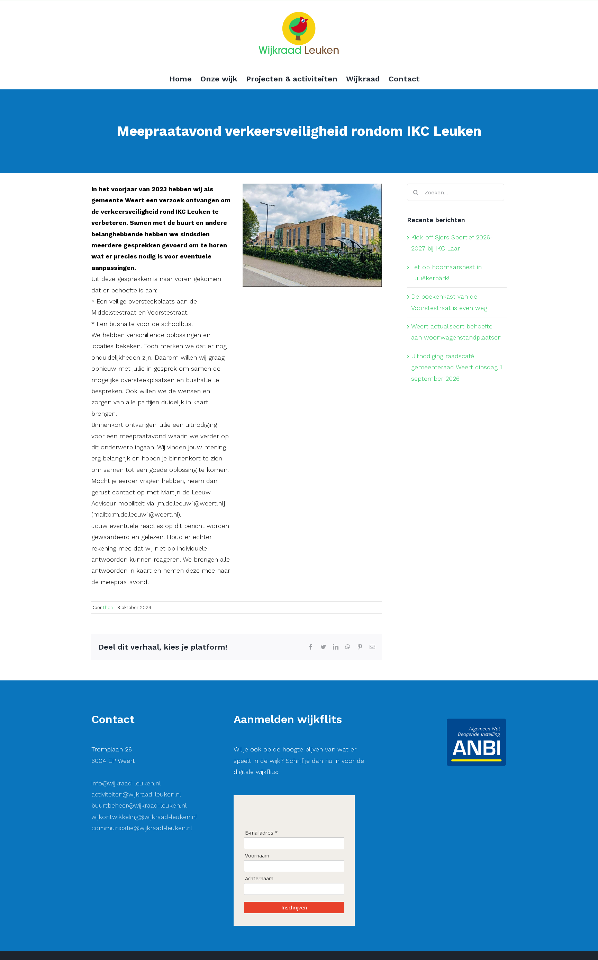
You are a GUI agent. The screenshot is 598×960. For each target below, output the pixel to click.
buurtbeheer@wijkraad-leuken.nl (139, 805)
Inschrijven (294, 907)
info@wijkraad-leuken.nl (126, 783)
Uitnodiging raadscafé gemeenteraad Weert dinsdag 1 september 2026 (456, 367)
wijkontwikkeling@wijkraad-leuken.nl (144, 816)
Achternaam (259, 878)
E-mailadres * (261, 832)
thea (108, 607)
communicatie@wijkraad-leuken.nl (141, 827)
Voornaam (257, 855)
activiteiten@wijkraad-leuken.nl (136, 794)
